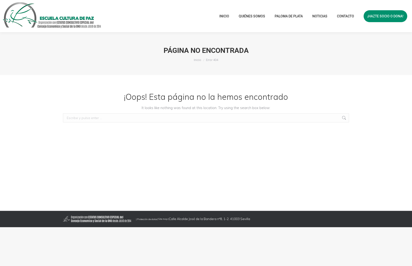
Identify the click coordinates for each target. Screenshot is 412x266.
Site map (163, 218)
